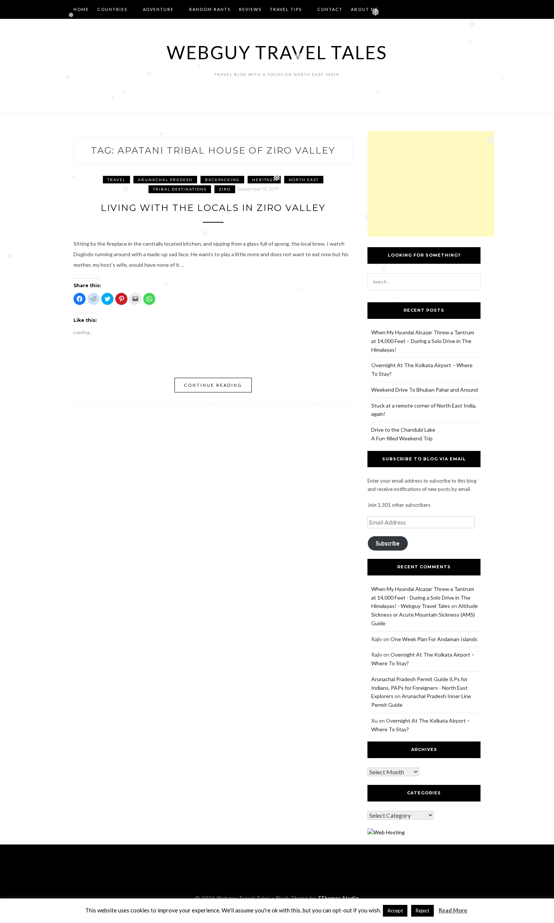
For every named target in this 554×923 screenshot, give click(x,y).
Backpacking (222, 179)
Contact (330, 9)
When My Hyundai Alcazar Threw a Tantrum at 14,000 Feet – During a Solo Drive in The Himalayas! (422, 341)
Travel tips (286, 9)
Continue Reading (213, 385)
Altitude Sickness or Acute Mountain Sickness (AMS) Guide (424, 614)
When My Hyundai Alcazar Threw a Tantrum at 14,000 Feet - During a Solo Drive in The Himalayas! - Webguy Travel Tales (422, 597)
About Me (364, 9)
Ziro (225, 189)
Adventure (158, 9)
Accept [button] (395, 911)
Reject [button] (422, 911)
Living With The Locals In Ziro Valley (213, 207)
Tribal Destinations (180, 189)
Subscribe (387, 543)
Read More (453, 910)
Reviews (250, 9)
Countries (112, 9)
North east (304, 179)
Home (81, 9)
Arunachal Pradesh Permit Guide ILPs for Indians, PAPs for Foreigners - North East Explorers (419, 688)
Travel (116, 179)
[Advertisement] (430, 184)
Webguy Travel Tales (277, 52)
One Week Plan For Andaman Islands (433, 639)
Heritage (264, 179)
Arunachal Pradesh (165, 179)
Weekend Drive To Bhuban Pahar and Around (424, 389)
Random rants (210, 9)
